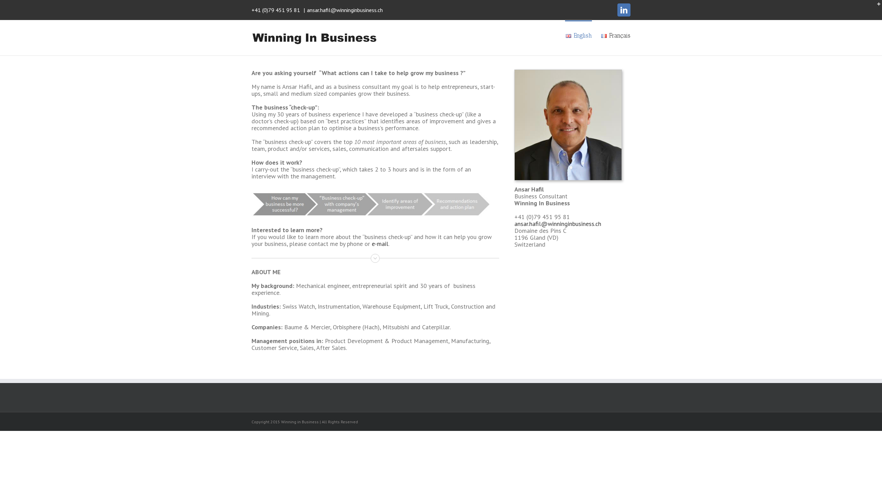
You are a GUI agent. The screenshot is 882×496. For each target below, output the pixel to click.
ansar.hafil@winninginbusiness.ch (345, 10)
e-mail (380, 244)
